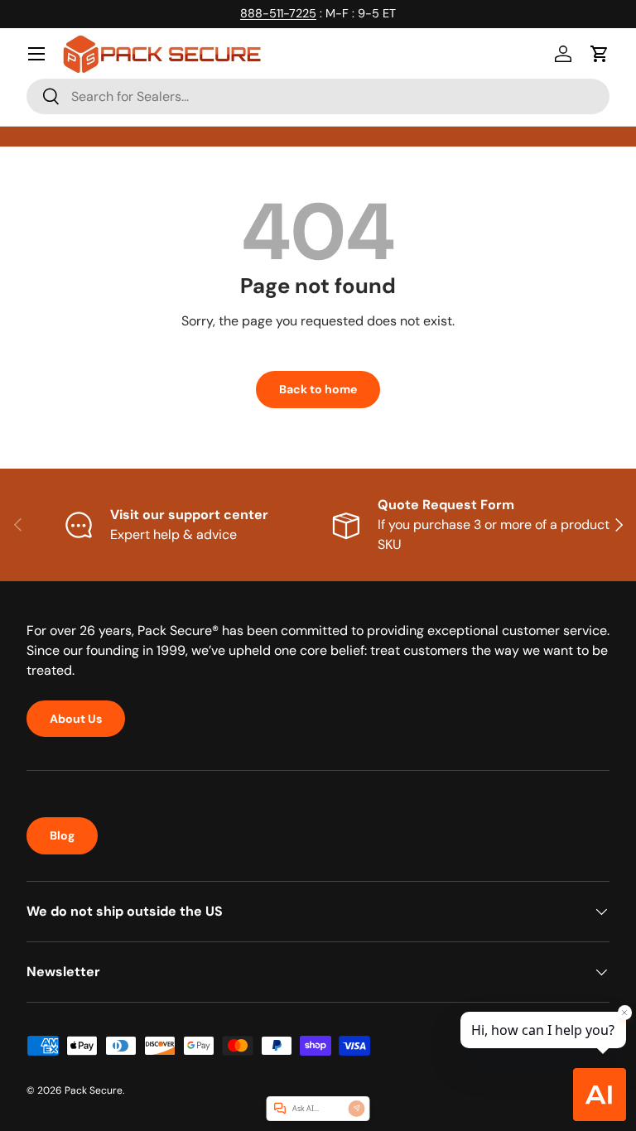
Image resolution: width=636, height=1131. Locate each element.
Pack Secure (94, 1090)
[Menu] (36, 54)
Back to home (318, 389)
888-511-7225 (278, 13)
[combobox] (318, 96)
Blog (62, 835)
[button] (599, 54)
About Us (76, 718)
